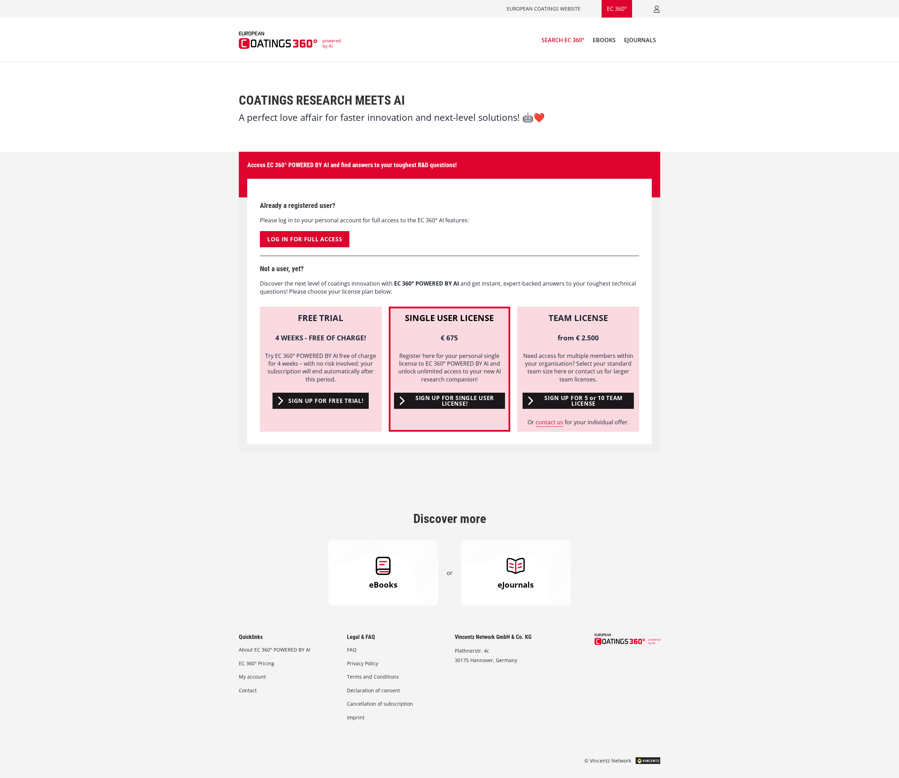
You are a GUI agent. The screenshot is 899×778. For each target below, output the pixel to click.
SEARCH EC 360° (563, 40)
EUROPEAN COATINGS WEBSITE (543, 8)
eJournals (516, 584)
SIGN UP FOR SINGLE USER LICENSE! (454, 400)
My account (252, 676)
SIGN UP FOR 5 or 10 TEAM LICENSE (583, 400)
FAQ (351, 649)
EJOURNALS (640, 40)
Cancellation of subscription (380, 703)
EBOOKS (604, 40)
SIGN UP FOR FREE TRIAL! (325, 401)
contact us (549, 422)
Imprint (356, 717)
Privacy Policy (362, 663)
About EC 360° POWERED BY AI (274, 649)
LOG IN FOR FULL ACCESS (304, 239)
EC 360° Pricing (256, 663)
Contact (248, 690)
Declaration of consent (373, 690)
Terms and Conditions (373, 676)
